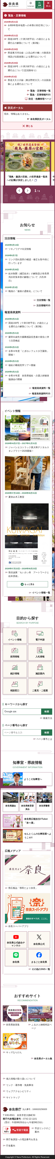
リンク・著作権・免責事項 (19, 1085)
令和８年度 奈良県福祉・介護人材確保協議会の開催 (28, 377)
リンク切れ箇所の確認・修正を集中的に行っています (28, 261)
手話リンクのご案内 (42, 1130)
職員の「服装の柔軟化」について (25, 291)
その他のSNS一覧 (41, 969)
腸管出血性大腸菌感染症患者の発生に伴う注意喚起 (28, 339)
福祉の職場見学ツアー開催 (22, 365)
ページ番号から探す (16, 725)
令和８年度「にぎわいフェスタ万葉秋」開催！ (28, 353)
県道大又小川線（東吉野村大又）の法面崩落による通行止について (29, 82)
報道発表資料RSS (41, 393)
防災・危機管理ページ (40, 99)
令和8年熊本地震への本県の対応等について (29, 27)
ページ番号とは (44, 739)
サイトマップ (13, 1097)
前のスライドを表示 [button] (19, 190)
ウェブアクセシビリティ (18, 1091)
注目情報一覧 (43, 300)
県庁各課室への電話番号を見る (22, 1139)
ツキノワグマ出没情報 (19, 249)
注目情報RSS (43, 305)
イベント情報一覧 (41, 592)
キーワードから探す (16, 704)
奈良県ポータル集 (43, 1058)
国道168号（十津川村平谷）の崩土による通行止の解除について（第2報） (29, 41)
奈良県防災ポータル (40, 119)
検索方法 (47, 718)
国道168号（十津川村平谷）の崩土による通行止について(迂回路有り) (29, 68)
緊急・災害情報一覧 (40, 91)
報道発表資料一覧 (41, 388)
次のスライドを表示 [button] (28, 190)
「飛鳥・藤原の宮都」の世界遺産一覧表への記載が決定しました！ (27, 178)
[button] (31, 4)
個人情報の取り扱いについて (21, 1079)
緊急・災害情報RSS (40, 94)
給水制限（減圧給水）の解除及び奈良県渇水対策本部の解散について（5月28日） (28, 277)
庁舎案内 (10, 1145)
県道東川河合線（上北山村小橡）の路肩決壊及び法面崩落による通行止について (29, 55)
